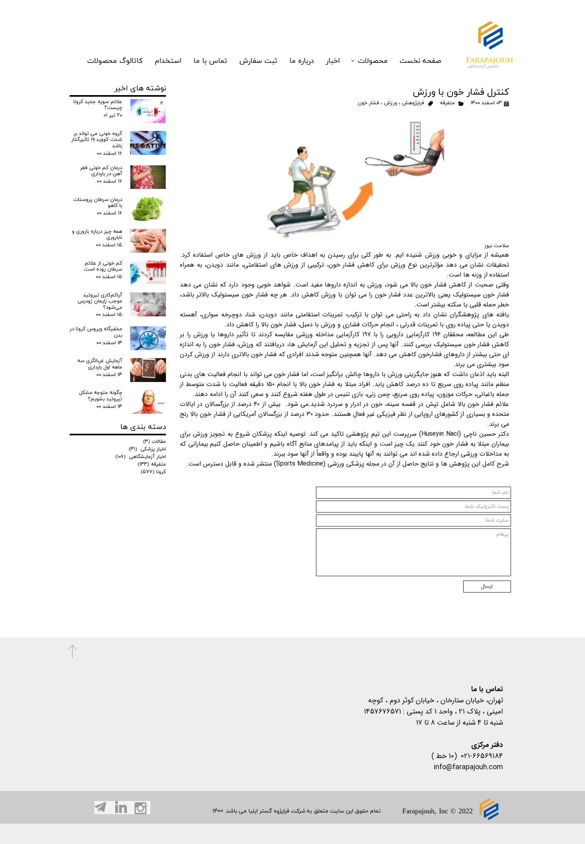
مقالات (154, 441)
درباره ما (301, 61)
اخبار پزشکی (147, 449)
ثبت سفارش (258, 61)
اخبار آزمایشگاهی (140, 456)
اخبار (333, 61)
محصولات (373, 61)
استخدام (168, 61)
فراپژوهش (413, 103)
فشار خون (368, 103)
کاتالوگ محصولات (115, 61)
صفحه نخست (420, 61)
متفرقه (447, 103)
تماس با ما (210, 61)
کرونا (153, 472)
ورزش (390, 103)
